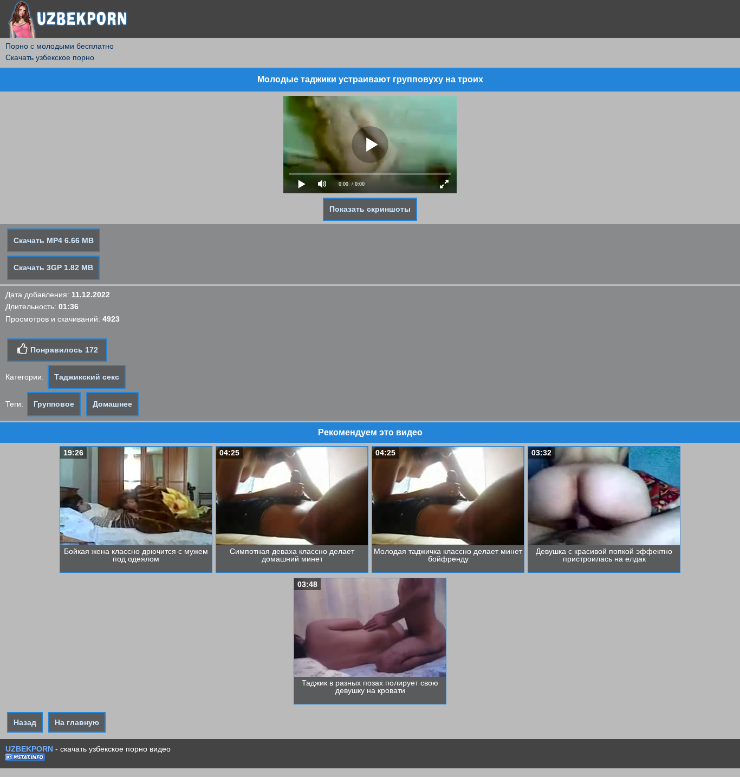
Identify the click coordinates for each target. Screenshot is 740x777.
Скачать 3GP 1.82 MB (53, 267)
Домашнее (112, 404)
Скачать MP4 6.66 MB (54, 240)
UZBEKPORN (29, 749)
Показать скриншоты (370, 209)
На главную (77, 722)
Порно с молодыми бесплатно (59, 46)
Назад (25, 722)
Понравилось (63, 349)
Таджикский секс (86, 377)
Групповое (54, 404)
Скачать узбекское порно (49, 57)
